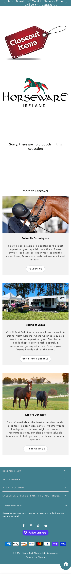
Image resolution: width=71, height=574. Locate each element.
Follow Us (35, 269)
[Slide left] (5, 3)
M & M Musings (35, 448)
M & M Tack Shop (30, 553)
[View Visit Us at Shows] (35, 301)
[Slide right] (66, 3)
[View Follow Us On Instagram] (35, 214)
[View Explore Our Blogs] (35, 391)
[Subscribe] (67, 505)
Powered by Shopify (35, 557)
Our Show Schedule (35, 358)
